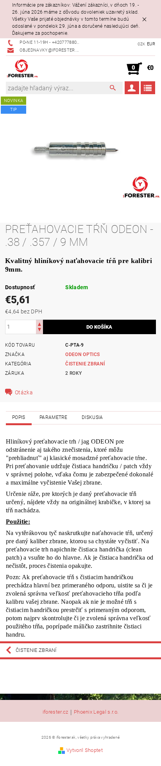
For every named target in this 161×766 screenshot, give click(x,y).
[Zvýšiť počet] (39, 323)
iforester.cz (55, 712)
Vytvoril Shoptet (84, 750)
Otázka (24, 392)
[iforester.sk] (22, 69)
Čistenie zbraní (85, 364)
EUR (151, 44)
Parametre (53, 417)
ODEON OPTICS (82, 354)
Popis (18, 417)
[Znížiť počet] (39, 330)
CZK (141, 44)
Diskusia (92, 417)
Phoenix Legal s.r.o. (96, 712)
